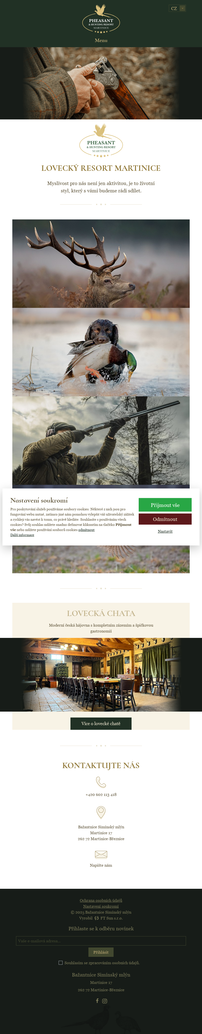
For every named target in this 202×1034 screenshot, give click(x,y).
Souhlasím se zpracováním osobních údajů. (102, 962)
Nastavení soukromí (101, 906)
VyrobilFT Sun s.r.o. (101, 918)
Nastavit (165, 531)
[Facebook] (98, 1000)
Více (101, 303)
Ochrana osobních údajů (101, 900)
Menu (101, 40)
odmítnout (86, 529)
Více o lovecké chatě (101, 723)
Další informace (22, 534)
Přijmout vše (165, 504)
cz (174, 8)
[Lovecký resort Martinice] (101, 18)
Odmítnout (165, 519)
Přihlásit (101, 952)
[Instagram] (104, 1000)
